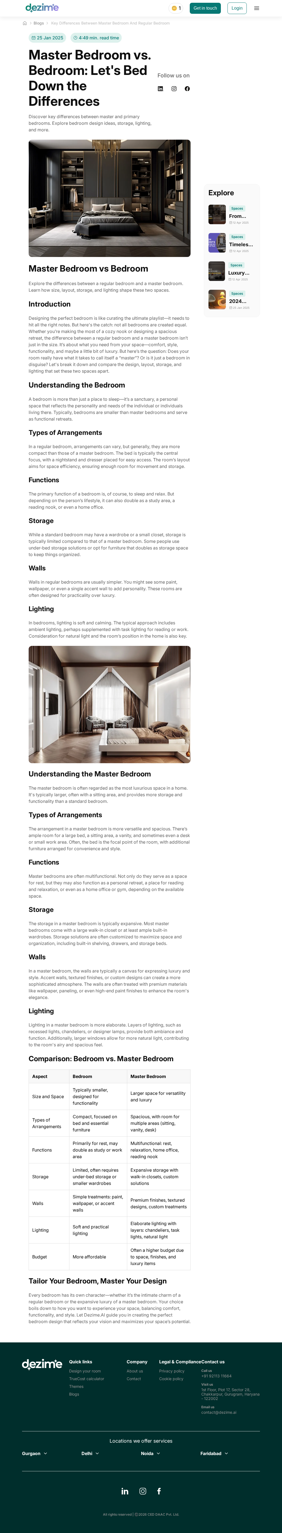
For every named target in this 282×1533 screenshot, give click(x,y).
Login (237, 8)
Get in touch (205, 8)
